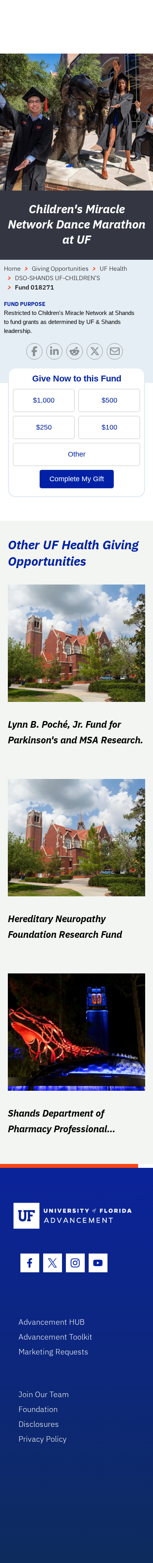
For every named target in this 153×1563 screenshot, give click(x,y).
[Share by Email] (117, 353)
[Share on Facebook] (36, 353)
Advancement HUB (51, 1322)
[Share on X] (97, 353)
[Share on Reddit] (76, 353)
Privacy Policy (42, 1438)
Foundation (38, 1409)
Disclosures (38, 1424)
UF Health (113, 268)
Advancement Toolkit (55, 1336)
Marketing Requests (53, 1351)
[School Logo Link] (72, 1216)
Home (12, 268)
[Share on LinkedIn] (56, 353)
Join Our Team (43, 1394)
